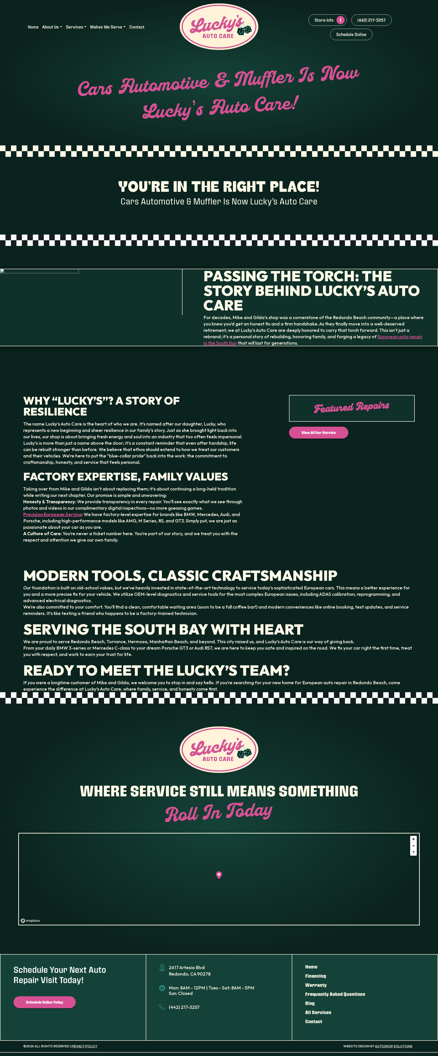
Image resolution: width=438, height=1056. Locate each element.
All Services (318, 1012)
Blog (310, 1003)
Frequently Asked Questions (335, 994)
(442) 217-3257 (371, 20)
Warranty (316, 985)
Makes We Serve (106, 26)
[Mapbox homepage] (30, 920)
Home (33, 26)
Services (74, 26)
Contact (136, 26)
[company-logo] (219, 26)
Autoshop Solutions (393, 1046)
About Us (50, 26)
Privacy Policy (84, 1046)
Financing (315, 975)
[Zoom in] (413, 839)
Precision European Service (52, 514)
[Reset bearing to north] (413, 852)
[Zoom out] (413, 845)
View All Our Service (319, 432)
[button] (219, 876)
